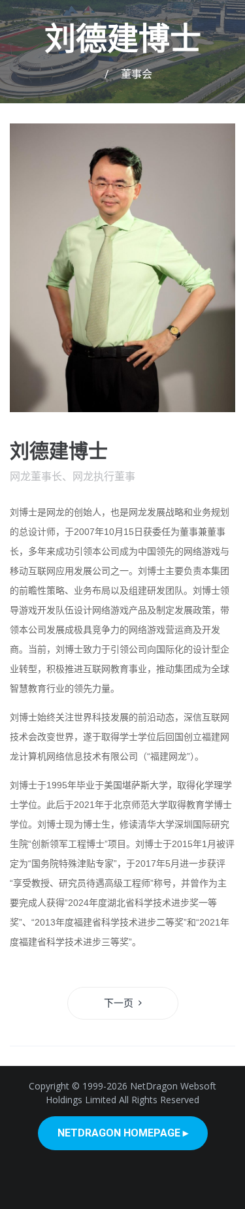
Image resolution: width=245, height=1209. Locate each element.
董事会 (136, 74)
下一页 (118, 1003)
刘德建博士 (122, 38)
